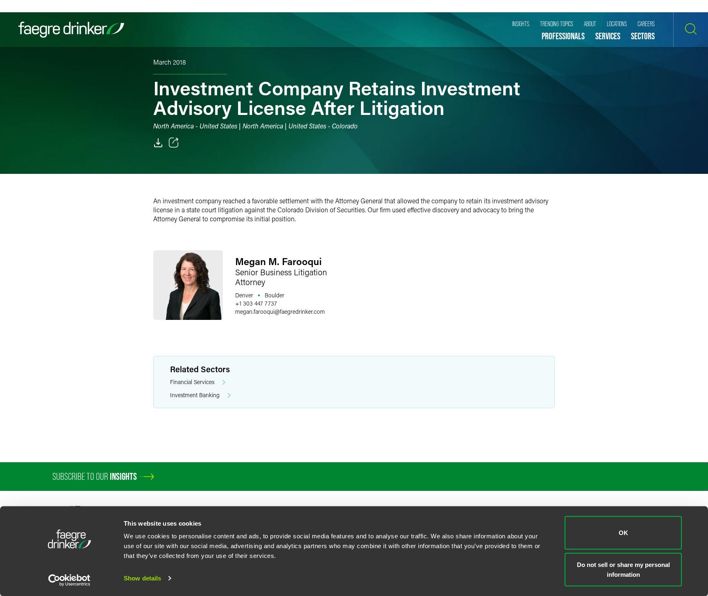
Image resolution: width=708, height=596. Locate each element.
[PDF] (158, 143)
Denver (244, 295)
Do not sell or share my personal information (623, 569)
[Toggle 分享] (174, 143)
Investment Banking (195, 395)
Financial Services (192, 382)
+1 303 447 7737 (256, 303)
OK (623, 532)
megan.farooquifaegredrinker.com (280, 311)
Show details (142, 578)
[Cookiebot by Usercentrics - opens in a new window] (69, 580)
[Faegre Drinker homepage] (71, 30)
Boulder (274, 295)
